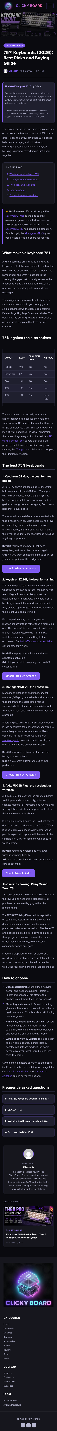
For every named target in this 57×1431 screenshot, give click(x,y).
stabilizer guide (10, 740)
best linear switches (18, 1071)
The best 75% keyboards (22, 184)
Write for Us (9, 1381)
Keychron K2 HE (14, 228)
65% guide (21, 449)
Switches (8, 1332)
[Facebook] (23, 1425)
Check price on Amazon (21, 568)
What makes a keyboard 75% (24, 174)
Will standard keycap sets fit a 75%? (28, 1121)
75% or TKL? (15, 1109)
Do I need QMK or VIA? (20, 1132)
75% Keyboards (14, 45)
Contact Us (9, 1377)
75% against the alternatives (24, 179)
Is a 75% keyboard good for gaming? (28, 1098)
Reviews (7, 1349)
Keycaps (8, 1337)
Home (6, 1324)
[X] (28, 1425)
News (6, 1358)
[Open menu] (49, 6)
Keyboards (9, 1328)
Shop (6, 1354)
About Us (8, 1373)
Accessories (9, 1341)
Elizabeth (13, 71)
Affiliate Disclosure (12, 1405)
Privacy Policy (10, 1400)
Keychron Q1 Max (15, 215)
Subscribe (8, 1386)
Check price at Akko (18, 873)
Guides (7, 1345)
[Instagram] (34, 1425)
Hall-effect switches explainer (36, 641)
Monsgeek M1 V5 (34, 233)
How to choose (17, 190)
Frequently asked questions (24, 195)
